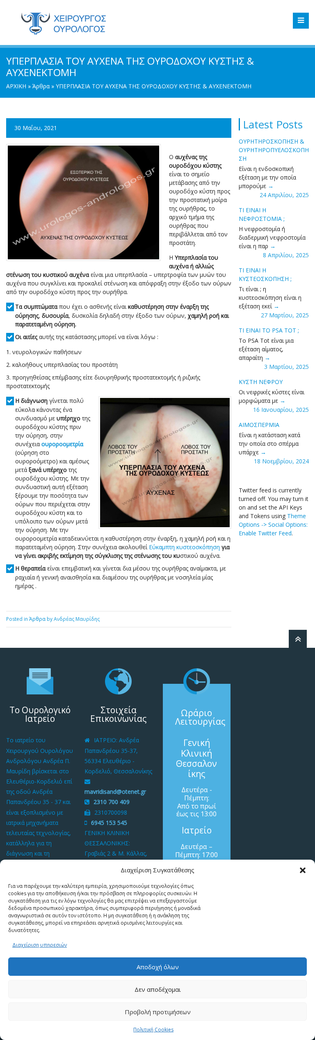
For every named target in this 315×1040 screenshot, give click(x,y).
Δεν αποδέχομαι (158, 989)
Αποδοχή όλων (158, 967)
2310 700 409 (112, 802)
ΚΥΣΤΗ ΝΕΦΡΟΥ (261, 382)
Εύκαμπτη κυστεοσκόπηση (184, 547)
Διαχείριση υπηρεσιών (39, 944)
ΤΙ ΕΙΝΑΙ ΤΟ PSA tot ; (269, 330)
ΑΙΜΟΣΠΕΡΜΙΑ (259, 425)
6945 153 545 (109, 823)
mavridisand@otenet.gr (115, 791)
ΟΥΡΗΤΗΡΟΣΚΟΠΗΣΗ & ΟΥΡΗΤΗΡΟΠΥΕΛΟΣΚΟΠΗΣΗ (274, 149)
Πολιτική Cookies (153, 1029)
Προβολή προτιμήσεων (158, 1012)
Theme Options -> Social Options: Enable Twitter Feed (273, 524)
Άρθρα (41, 86)
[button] (303, 870)
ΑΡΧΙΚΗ (16, 86)
